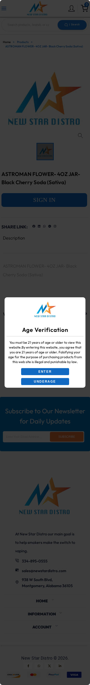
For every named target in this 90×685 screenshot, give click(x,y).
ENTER (45, 371)
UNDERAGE (45, 381)
